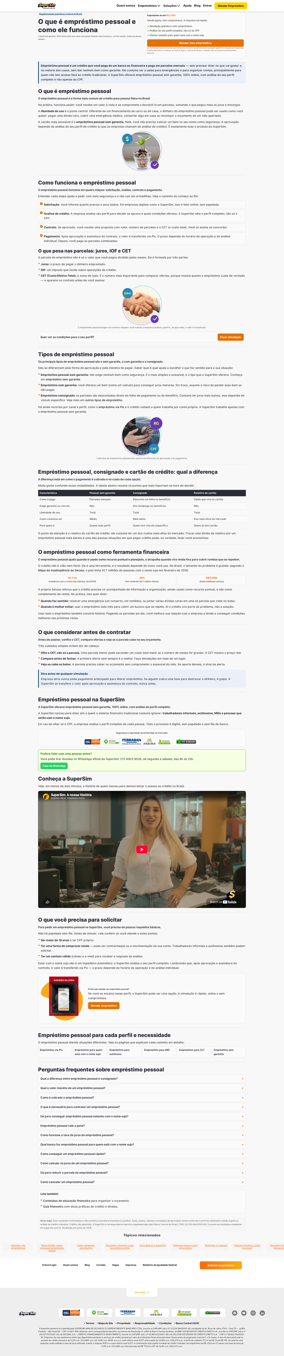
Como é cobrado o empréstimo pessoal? (67, 1097)
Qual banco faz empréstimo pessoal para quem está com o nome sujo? (87, 1144)
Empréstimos (147, 5)
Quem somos (126, 5)
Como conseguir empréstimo (86, 1246)
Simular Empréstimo (231, 5)
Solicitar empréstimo (220, 1265)
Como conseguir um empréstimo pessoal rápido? (73, 1154)
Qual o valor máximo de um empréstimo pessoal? (72, 1088)
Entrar (207, 5)
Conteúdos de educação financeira (66, 1200)
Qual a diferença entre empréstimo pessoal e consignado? (79, 1078)
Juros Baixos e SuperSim (152, 1245)
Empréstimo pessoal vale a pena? (62, 1125)
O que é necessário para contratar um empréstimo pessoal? (80, 1107)
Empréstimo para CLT (192, 1049)
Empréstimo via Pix (51, 1049)
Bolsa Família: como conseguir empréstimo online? (52, 1248)
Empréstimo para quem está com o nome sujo (88, 1052)
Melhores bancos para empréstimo (185, 1246)
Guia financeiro (53, 1206)
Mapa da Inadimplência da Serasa (61, 570)
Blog (197, 5)
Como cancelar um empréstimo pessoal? (67, 1182)
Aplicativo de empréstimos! (18, 1246)
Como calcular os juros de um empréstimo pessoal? (74, 1163)
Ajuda (187, 5)
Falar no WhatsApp (54, 765)
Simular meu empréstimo (195, 43)
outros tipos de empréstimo (103, 400)
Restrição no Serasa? (216, 1245)
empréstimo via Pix (111, 407)
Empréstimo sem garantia (224, 1052)
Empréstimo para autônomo (119, 1052)
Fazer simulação (230, 337)
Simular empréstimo (104, 1005)
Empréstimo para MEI (157, 1049)
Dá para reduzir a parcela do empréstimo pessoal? (74, 1172)
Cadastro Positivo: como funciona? (247, 1246)
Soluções (170, 5)
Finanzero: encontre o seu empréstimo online (120, 1246)
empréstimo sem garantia (63, 379)
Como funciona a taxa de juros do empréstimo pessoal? (77, 1135)
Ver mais (140, 1292)
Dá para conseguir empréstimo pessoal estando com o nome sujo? (84, 1116)
